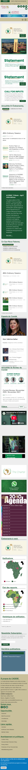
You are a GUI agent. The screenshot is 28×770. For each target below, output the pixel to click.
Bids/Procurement (5, 716)
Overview (3, 727)
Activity (4, 136)
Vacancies (3, 713)
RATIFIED (5, 621)
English (2, 3)
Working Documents (10, 653)
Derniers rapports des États (10, 246)
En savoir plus (4, 764)
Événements (6, 110)
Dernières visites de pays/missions (11, 250)
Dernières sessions (8, 244)
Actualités (6, 108)
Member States (5, 732)
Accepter (3, 767)
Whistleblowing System (7, 749)
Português (14, 3)
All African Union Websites (7, 729)
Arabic (10, 3)
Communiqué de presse (16, 108)
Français (6, 3)
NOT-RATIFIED (7, 619)
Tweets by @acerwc (6, 626)
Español (18, 3)
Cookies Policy (4, 739)
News (4, 395)
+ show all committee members (9, 366)
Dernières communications (10, 248)
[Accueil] (14, 12)
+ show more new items (7, 188)
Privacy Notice (4, 744)
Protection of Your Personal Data (9, 747)
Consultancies (4, 718)
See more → (9, 235)
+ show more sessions (6, 313)
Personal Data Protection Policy (9, 742)
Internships (4, 721)
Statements (11, 184)
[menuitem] (8, 568)
